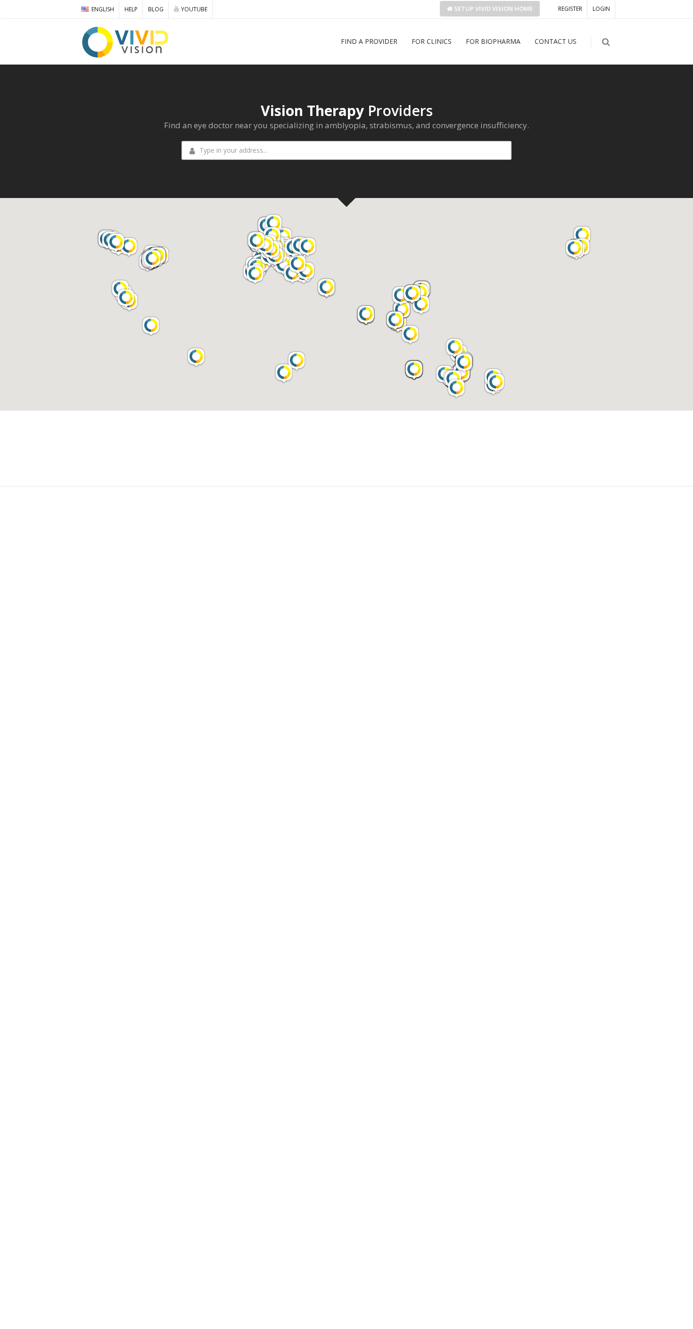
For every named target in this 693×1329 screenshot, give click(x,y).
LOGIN (601, 9)
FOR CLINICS (432, 41)
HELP (131, 9)
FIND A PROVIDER (369, 41)
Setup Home (493, 8)
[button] (582, 236)
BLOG (156, 9)
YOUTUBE (194, 9)
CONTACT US (556, 41)
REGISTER (570, 9)
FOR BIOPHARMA (493, 41)
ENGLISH (102, 9)
